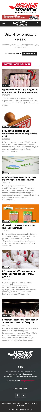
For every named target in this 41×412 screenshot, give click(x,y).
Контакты (20, 405)
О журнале (16, 403)
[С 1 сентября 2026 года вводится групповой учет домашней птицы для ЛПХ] (20, 259)
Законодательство (10, 127)
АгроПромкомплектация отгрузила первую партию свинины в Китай (19, 178)
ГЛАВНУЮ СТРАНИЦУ (29, 54)
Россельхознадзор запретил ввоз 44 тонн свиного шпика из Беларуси (20, 321)
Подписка (26, 403)
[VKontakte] (23, 395)
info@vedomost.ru (27, 381)
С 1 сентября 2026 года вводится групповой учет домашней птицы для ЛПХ (18, 274)
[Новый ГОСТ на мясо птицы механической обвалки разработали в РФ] (20, 119)
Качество (7, 316)
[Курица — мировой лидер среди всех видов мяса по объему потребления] (20, 78)
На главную (6, 403)
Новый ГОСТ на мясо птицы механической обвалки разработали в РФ (19, 133)
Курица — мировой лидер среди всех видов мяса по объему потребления (20, 90)
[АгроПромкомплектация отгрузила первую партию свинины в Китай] (20, 165)
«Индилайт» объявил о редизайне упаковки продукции (18, 226)
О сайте (34, 403)
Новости (6, 85)
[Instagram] (17, 395)
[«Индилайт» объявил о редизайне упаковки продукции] (20, 213)
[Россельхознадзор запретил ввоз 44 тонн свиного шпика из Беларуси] (20, 308)
